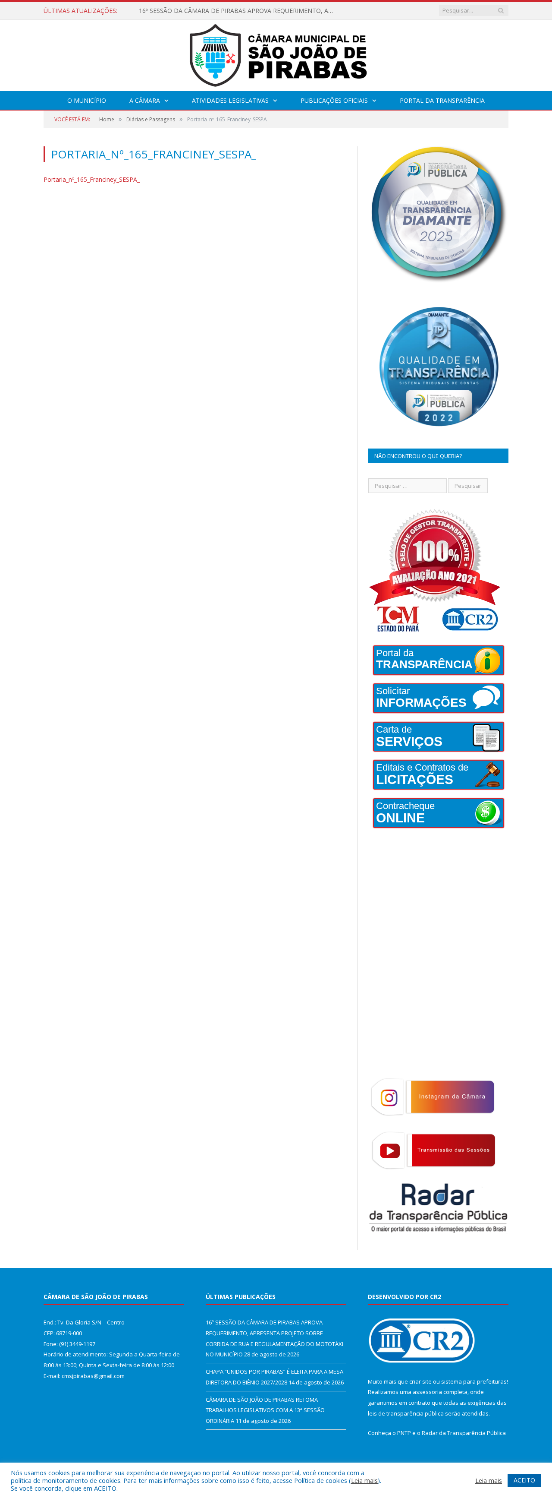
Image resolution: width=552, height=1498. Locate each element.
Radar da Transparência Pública (464, 1433)
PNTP (404, 1433)
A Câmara (144, 100)
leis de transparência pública (406, 1413)
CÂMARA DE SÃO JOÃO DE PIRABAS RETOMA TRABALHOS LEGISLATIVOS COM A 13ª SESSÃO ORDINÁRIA (265, 1410)
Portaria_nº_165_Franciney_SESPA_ (92, 179)
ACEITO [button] (524, 1480)
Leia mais (364, 1480)
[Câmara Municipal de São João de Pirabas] (276, 53)
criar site (420, 1381)
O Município (86, 100)
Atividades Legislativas (230, 100)
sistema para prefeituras (474, 1381)
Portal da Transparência (442, 100)
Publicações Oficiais (334, 100)
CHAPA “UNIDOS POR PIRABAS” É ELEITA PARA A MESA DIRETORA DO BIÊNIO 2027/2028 (238, 11)
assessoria (427, 1392)
